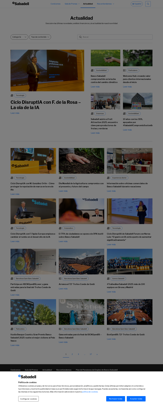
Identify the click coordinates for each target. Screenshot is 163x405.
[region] (81, 388)
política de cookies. (90, 392)
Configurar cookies (28, 399)
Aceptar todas (136, 399)
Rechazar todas (115, 399)
